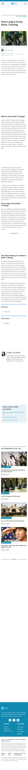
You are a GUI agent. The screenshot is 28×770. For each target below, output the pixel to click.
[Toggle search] (25, 3)
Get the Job (20, 727)
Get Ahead (20, 729)
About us (6, 726)
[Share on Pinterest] (24, 16)
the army (15, 62)
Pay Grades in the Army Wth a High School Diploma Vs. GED (13, 546)
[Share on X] (22, 16)
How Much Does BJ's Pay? (10, 417)
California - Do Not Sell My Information (20, 754)
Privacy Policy (10, 754)
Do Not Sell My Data (22, 760)
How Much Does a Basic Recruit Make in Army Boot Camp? (13, 470)
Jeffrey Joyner (5, 549)
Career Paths (20, 731)
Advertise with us (8, 730)
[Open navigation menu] (3, 3)
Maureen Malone (5, 474)
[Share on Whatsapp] (26, 16)
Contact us (6, 728)
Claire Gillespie (8, 50)
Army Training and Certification (10, 496)
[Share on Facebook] (20, 16)
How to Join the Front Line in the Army (12, 521)
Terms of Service (3, 754)
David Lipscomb (5, 523)
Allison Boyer (5, 498)
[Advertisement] (14, 103)
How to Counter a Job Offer (10, 420)
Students (19, 734)
